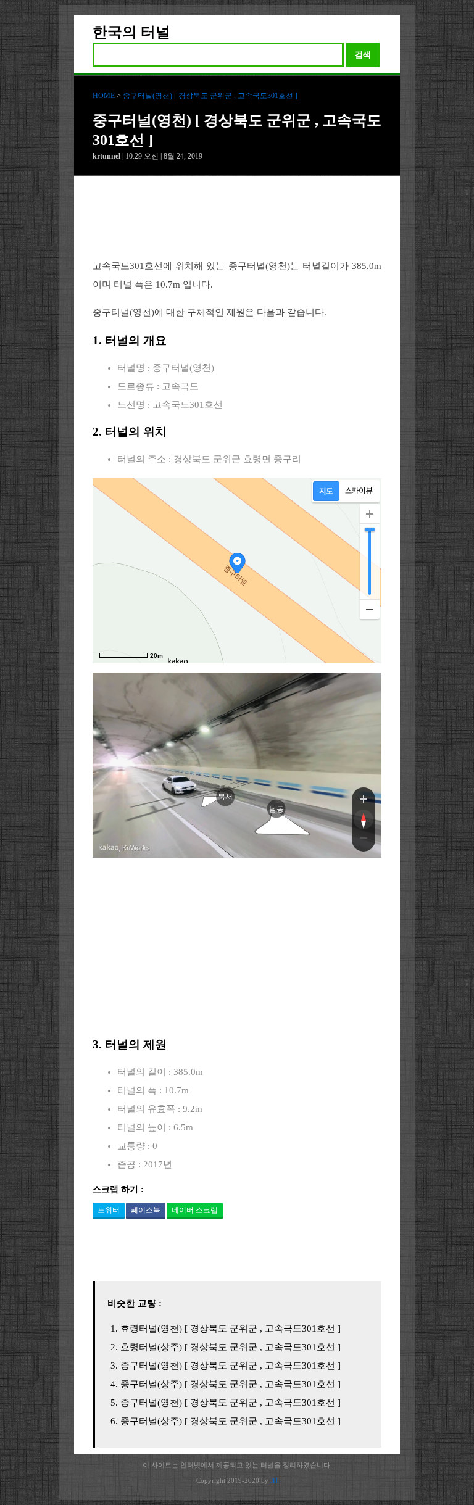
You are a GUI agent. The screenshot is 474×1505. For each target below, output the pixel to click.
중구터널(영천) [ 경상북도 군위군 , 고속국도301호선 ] (210, 95)
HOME (104, 95)
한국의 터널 (131, 32)
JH (274, 1480)
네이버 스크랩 (195, 1210)
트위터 (109, 1210)
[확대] (370, 514)
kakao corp (108, 847)
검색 (363, 54)
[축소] (370, 609)
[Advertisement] (237, 227)
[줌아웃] (363, 840)
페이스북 (145, 1210)
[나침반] (363, 819)
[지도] (326, 491)
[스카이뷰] (358, 491)
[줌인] (363, 798)
